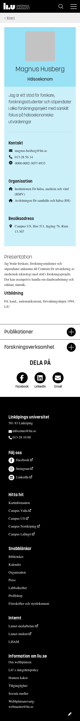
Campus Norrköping (22, 526)
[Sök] (60, 6)
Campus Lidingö (20, 534)
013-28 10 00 (22, 437)
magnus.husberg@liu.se (31, 150)
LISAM (14, 641)
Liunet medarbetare (22, 626)
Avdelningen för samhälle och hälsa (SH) (42, 200)
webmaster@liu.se (21, 706)
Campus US (17, 518)
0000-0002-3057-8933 (30, 163)
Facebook (22, 460)
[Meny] (73, 6)
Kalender (15, 564)
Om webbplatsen (20, 662)
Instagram (22, 468)
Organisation (17, 572)
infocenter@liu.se (24, 430)
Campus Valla (18, 510)
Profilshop (15, 595)
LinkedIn (22, 477)
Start (11, 18)
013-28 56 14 (24, 157)
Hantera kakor (18, 677)
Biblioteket (16, 556)
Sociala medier (18, 693)
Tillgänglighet (18, 685)
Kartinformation (19, 502)
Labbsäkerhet (18, 587)
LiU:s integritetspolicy (23, 670)
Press (12, 580)
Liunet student (18, 633)
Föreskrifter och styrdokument (29, 603)
